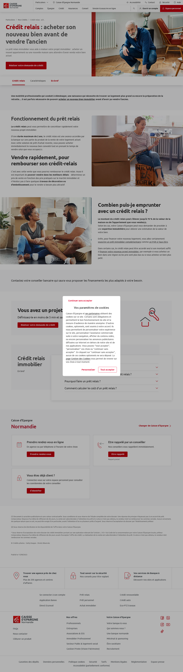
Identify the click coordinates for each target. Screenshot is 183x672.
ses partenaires (92, 313)
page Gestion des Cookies (78, 358)
